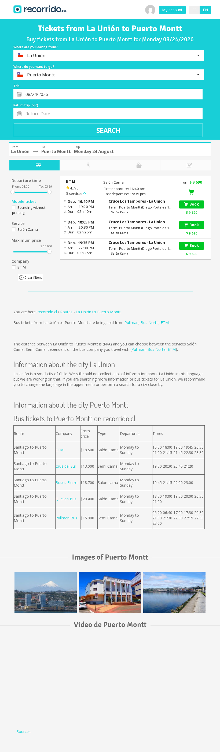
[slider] (12, 192)
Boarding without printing (28, 210)
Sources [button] (24, 731)
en (205, 9)
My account (172, 9)
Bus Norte (150, 322)
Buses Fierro (67, 482)
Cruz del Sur (66, 466)
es (194, 9)
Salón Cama (27, 229)
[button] (141, 201)
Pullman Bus (66, 517)
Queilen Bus (66, 498)
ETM (165, 322)
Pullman (131, 322)
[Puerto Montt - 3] (174, 592)
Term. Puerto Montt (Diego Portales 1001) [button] (141, 207)
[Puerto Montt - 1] (45, 592)
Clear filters (33, 277)
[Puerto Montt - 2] (110, 592)
